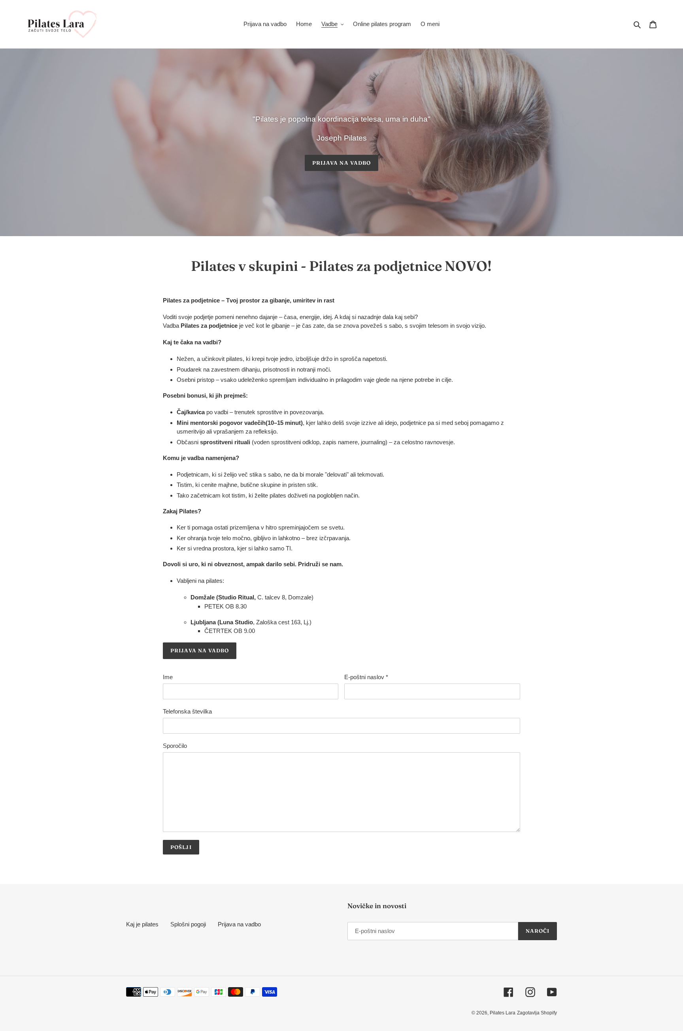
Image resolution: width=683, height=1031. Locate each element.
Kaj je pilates (142, 924)
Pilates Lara (502, 1013)
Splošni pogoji (188, 924)
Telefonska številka (187, 711)
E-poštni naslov (366, 677)
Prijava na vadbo (341, 163)
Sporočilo (175, 745)
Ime (168, 677)
